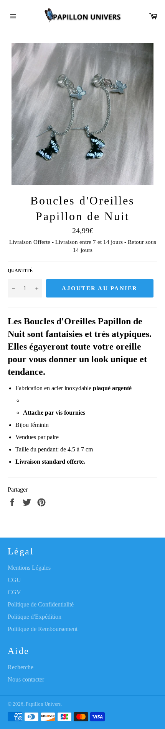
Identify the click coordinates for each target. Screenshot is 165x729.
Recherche (20, 667)
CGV (14, 592)
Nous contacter (26, 679)
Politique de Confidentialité (41, 604)
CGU (14, 580)
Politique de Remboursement (43, 629)
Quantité (20, 270)
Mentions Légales (29, 567)
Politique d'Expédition (34, 616)
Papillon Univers (43, 704)
